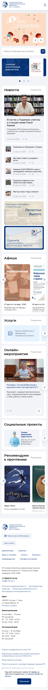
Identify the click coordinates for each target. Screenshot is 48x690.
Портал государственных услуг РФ (16, 650)
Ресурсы (36, 555)
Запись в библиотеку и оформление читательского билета (24, 333)
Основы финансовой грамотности (26, 434)
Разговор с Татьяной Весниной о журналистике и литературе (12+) (22, 386)
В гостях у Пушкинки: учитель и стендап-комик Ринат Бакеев (23, 122)
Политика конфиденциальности (14, 586)
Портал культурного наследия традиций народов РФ (23, 664)
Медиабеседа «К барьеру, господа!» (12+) (15, 309)
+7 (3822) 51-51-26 (9, 578)
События (22, 551)
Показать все (36, 90)
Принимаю (24, 681)
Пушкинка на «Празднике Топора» (27, 147)
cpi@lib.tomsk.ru (8, 581)
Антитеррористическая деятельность (16, 591)
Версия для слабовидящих (18, 536)
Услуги (24, 555)
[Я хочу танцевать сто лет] (17, 483)
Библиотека (7, 551)
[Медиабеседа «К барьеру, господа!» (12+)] (17, 282)
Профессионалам (28, 559)
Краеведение (8, 559)
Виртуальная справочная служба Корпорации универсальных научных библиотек (20, 655)
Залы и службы (9, 555)
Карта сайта (9, 543)
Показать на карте (9, 605)
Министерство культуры (12, 660)
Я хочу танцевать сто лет (14, 509)
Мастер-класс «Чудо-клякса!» (25, 192)
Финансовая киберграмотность (25, 589)
